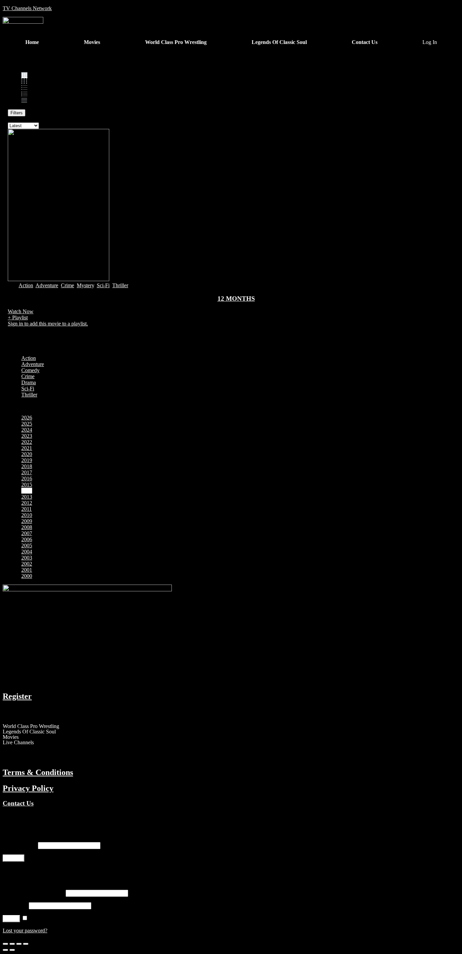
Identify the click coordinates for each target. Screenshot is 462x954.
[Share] (12, 944)
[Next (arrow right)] (12, 950)
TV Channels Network (27, 8)
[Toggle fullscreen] (19, 944)
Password (15, 905)
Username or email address (33, 893)
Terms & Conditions (38, 772)
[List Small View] (24, 101)
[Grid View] (24, 75)
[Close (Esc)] (5, 944)
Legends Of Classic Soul (29, 731)
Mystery (85, 285)
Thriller (120, 285)
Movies (11, 737)
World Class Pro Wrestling (31, 726)
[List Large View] (24, 88)
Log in (11, 918)
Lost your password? (25, 930)
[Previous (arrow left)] (5, 950)
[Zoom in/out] (25, 944)
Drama (28, 382)
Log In (429, 42)
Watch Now (20, 311)
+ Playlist (18, 317)
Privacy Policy (28, 788)
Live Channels (18, 742)
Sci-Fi (103, 285)
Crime (67, 285)
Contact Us (18, 803)
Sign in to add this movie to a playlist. (48, 323)
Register (17, 696)
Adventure (47, 285)
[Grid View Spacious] (24, 82)
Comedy (30, 370)
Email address (20, 845)
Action (26, 285)
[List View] (24, 94)
